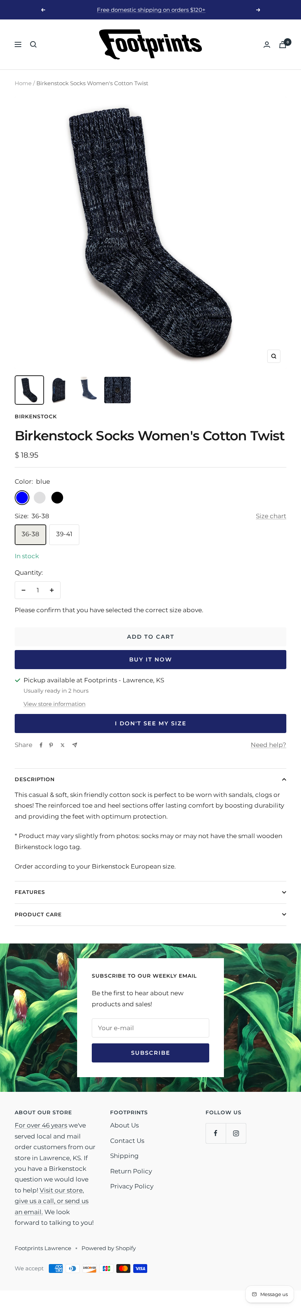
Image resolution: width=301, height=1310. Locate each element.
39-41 (64, 534)
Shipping (124, 1155)
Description (35, 779)
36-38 (30, 534)
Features (30, 892)
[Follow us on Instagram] (236, 1133)
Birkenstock (36, 416)
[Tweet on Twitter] (62, 745)
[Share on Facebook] (41, 745)
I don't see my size (150, 723)
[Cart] (282, 44)
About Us (124, 1125)
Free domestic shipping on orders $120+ (151, 9)
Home (23, 83)
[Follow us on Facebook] (216, 1133)
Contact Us (127, 1140)
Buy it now (150, 659)
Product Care (38, 914)
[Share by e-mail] (74, 745)
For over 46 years (41, 1125)
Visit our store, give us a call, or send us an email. (51, 1201)
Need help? (268, 744)
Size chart (271, 516)
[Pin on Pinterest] (51, 745)
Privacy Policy (131, 1186)
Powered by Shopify (108, 1248)
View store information (54, 703)
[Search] (33, 44)
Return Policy (131, 1171)
